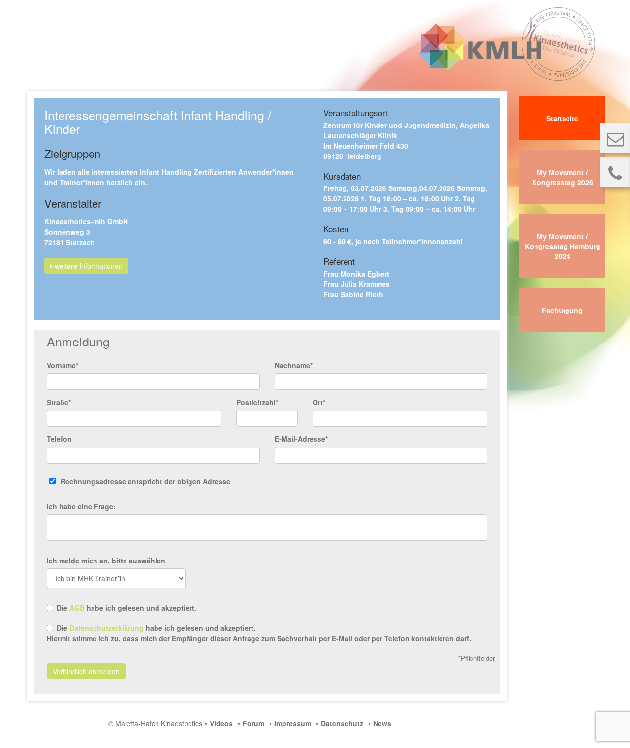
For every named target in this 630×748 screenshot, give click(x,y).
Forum (253, 723)
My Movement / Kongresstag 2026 (562, 177)
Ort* (319, 402)
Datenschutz (342, 723)
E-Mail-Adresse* (301, 439)
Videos (221, 723)
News (382, 723)
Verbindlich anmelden (86, 671)
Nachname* (294, 365)
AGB (77, 608)
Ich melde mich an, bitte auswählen (106, 560)
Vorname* (62, 365)
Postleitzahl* (257, 402)
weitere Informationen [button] (88, 266)
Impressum (292, 723)
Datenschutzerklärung (106, 628)
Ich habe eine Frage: (81, 506)
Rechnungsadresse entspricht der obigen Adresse (145, 481)
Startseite (562, 118)
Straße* (59, 402)
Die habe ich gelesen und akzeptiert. (126, 608)
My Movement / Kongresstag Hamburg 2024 (562, 246)
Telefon (59, 439)
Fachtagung (562, 310)
